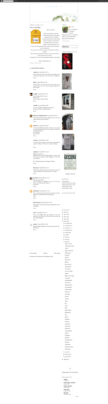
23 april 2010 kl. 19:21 (44, 191)
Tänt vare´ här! (68, 243)
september (67, 230)
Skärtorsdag (67, 349)
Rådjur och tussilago (69, 275)
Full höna (67, 321)
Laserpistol (67, 278)
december (67, 223)
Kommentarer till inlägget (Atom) (45, 256)
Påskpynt (67, 342)
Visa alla (76, 396)
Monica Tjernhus (68, 386)
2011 (65, 219)
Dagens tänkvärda (69, 250)
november (67, 225)
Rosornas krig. (68, 264)
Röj (65, 303)
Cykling (67, 298)
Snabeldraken (68, 266)
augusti (67, 232)
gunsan (35, 224)
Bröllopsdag (68, 312)
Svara (34, 78)
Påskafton (67, 337)
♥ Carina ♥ (54, 6)
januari (67, 356)
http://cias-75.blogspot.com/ (40, 115)
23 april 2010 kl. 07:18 (43, 72)
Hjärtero (67, 262)
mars (66, 352)
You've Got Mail (68, 271)
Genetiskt (67, 255)
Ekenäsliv (66, 393)
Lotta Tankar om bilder (69, 382)
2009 (65, 359)
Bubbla (66, 317)
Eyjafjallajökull (68, 280)
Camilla (35, 94)
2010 (65, 221)
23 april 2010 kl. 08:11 (52, 115)
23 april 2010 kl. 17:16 (44, 178)
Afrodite (35, 105)
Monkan (35, 125)
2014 (65, 212)
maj (66, 239)
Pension (67, 296)
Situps (66, 301)
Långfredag (67, 344)
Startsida (45, 253)
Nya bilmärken (68, 287)
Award (66, 248)
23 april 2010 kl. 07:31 (43, 94)
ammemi (35, 152)
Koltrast (67, 333)
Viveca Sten (67, 269)
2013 (65, 214)
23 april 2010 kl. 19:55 (46, 202)
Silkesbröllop (68, 310)
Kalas (66, 308)
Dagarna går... (68, 253)
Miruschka (36, 191)
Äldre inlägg (57, 253)
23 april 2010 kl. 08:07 (43, 105)
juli (66, 234)
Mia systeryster (37, 202)
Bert (66, 314)
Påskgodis (67, 319)
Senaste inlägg (33, 253)
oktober (67, 228)
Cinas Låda (66, 389)
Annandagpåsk (68, 330)
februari (67, 354)
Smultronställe (68, 289)
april (66, 241)
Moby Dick (67, 259)
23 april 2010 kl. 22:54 (42, 224)
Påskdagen (67, 335)
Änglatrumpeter (68, 285)
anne (34, 212)
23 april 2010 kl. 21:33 (41, 212)
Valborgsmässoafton (69, 246)
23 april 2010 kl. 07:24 (42, 82)
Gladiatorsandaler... (69, 347)
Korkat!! (67, 257)
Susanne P (35, 178)
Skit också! (67, 291)
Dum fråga (67, 294)
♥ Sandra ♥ (67, 326)
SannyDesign (75, 372)
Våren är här (68, 282)
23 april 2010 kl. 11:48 (43, 151)
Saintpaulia (67, 324)
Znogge (65, 379)
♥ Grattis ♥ (67, 328)
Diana (34, 82)
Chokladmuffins (68, 340)
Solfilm (66, 273)
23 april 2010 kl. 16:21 (43, 167)
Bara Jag (35, 168)
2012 (65, 216)
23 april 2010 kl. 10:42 (43, 140)
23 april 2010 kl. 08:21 (43, 125)
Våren (66, 305)
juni (66, 237)
